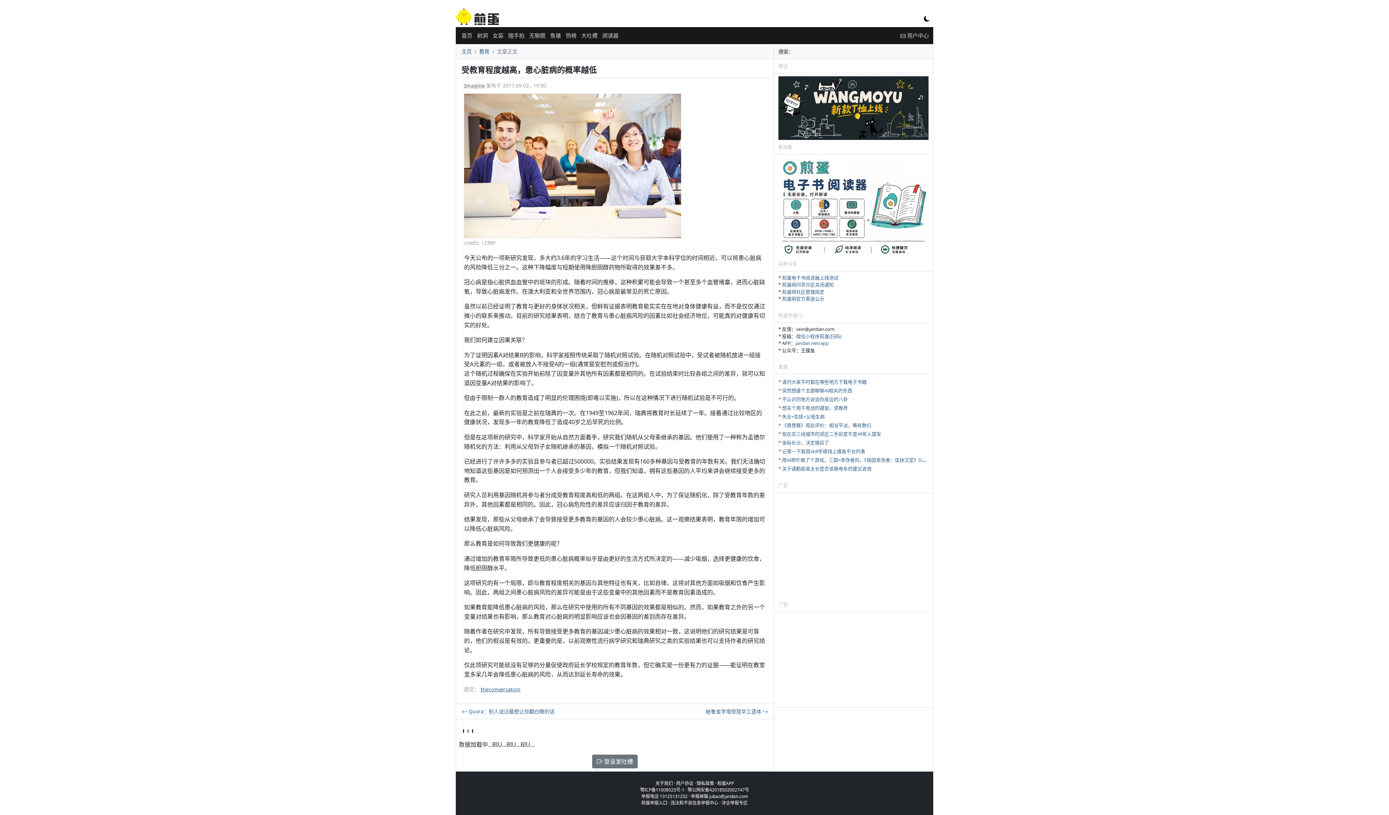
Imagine (474, 85)
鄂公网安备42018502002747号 (718, 790)
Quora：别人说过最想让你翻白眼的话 (511, 711)
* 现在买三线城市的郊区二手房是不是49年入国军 (829, 434)
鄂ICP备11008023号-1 (662, 790)
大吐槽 (589, 35)
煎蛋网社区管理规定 (803, 292)
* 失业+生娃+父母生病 (801, 416)
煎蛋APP (725, 783)
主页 (467, 51)
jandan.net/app (812, 343)
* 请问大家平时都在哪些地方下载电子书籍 (822, 382)
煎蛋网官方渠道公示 (803, 298)
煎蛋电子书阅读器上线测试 (810, 277)
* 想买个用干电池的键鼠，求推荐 (813, 408)
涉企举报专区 (735, 803)
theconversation (501, 689)
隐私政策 (705, 783)
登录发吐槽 (618, 761)
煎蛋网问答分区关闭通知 (808, 284)
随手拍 (516, 35)
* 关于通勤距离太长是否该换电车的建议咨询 (824, 468)
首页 (467, 35)
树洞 (482, 35)
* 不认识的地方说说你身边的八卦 (813, 399)
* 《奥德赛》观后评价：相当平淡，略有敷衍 (824, 425)
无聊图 (537, 35)
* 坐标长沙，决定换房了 (803, 442)
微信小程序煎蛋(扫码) (818, 336)
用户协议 (684, 783)
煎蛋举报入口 (654, 803)
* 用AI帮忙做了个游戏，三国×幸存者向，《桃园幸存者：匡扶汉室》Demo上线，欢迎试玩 (871, 460)
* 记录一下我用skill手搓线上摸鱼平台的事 (821, 451)
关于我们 (664, 783)
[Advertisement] (853, 546)
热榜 (571, 35)
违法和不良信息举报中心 (694, 803)
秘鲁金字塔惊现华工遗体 (734, 711)
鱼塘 (555, 35)
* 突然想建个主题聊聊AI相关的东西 (815, 390)
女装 (498, 35)
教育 (484, 51)
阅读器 (610, 35)
